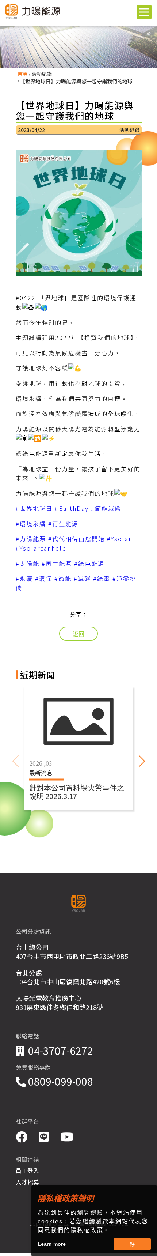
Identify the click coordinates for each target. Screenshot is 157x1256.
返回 (78, 633)
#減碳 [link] (82, 578)
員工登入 (27, 1170)
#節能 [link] (63, 578)
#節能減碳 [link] (106, 508)
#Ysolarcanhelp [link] (41, 548)
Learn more (52, 1244)
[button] (142, 761)
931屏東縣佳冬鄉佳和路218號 (59, 1007)
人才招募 (27, 1181)
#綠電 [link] (101, 578)
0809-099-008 (60, 1081)
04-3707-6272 (60, 1050)
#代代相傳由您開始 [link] (76, 538)
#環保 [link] (43, 578)
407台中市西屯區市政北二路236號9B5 (72, 956)
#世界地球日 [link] (34, 508)
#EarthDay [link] (72, 508)
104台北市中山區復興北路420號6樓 (68, 981)
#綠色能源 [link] (89, 563)
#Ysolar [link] (119, 538)
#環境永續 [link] (31, 523)
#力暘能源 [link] (31, 538)
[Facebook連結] (23, 1136)
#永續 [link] (24, 578)
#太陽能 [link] (27, 563)
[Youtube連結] (66, 1136)
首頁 (23, 74)
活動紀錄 (41, 74)
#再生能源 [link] (63, 523)
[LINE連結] (45, 1136)
